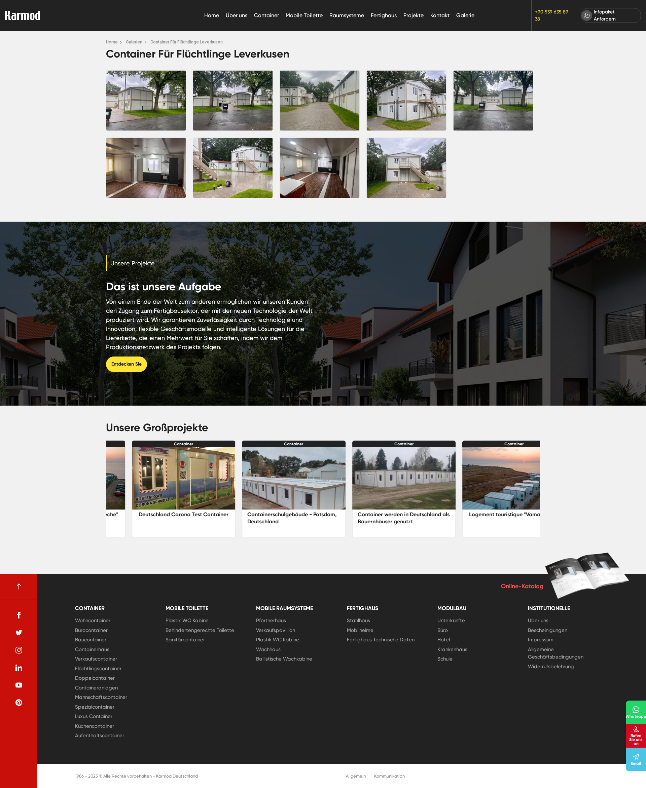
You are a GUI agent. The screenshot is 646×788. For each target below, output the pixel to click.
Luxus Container (93, 716)
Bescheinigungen (547, 630)
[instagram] (19, 650)
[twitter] (19, 633)
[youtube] (19, 685)
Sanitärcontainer (185, 640)
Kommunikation (389, 776)
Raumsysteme (346, 15)
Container (266, 15)
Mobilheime (360, 630)
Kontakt (440, 15)
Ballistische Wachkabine (284, 659)
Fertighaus (384, 15)
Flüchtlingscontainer (98, 669)
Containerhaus (92, 649)
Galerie (465, 15)
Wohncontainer (92, 620)
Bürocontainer (91, 630)
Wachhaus (268, 649)
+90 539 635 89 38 (551, 15)
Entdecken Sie (126, 364)
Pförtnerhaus (271, 620)
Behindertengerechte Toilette (200, 630)
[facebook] (19, 615)
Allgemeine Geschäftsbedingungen (555, 653)
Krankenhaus (452, 649)
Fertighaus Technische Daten (381, 640)
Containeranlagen (96, 688)
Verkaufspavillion (275, 630)
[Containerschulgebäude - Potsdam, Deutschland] (158, 478)
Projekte (413, 15)
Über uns (236, 15)
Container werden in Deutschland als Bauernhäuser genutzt (268, 518)
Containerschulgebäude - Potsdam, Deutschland (156, 518)
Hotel (443, 640)
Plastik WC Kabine (187, 620)
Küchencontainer (94, 726)
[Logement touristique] (378, 478)
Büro (442, 630)
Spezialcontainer (94, 707)
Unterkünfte (451, 620)
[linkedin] (19, 668)
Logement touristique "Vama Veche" (378, 514)
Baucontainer (90, 640)
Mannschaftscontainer (101, 697)
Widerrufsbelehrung (551, 667)
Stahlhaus (358, 620)
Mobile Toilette (304, 15)
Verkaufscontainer (96, 659)
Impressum (540, 640)
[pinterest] (19, 703)
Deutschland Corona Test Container (488, 514)
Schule (445, 659)
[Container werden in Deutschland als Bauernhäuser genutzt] (268, 478)
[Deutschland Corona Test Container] (488, 478)
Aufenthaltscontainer (99, 736)
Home (211, 15)
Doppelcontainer (95, 678)
